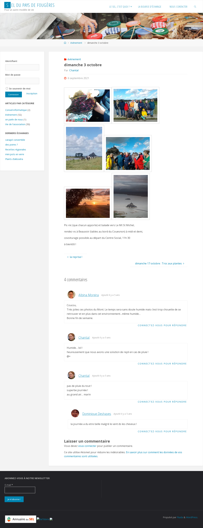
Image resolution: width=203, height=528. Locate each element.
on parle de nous (14, 119)
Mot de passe (12, 74)
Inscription (31, 93)
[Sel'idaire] (43, 518)
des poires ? (11, 144)
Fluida (179, 517)
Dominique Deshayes (96, 414)
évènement (76, 42)
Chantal (84, 337)
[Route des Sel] (51, 518)
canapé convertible (15, 139)
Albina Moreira (89, 295)
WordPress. (192, 517)
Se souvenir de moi (19, 88)
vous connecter (87, 446)
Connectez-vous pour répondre (162, 325)
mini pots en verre (14, 154)
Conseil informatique (16, 109)
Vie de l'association (15, 124)
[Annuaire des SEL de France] (20, 518)
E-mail (9, 484)
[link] (195, 6)
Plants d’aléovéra (14, 159)
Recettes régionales (15, 149)
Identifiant (11, 61)
